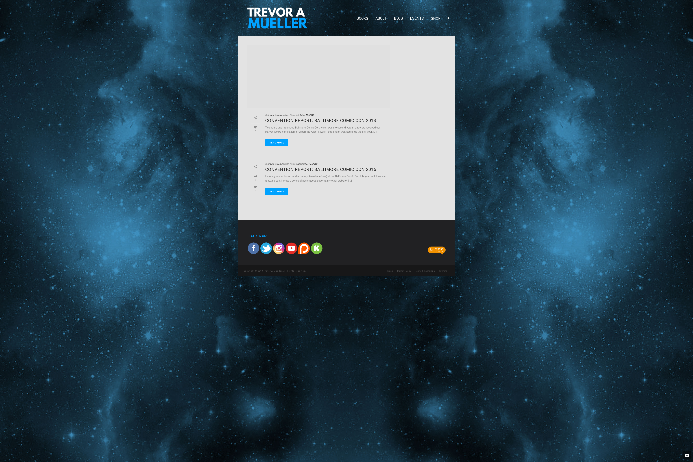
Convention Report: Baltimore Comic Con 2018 (320, 120)
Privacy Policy (404, 271)
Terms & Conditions (425, 271)
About (381, 18)
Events (417, 18)
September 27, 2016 (307, 163)
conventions (283, 114)
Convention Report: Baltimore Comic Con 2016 (320, 169)
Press (390, 271)
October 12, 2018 (305, 114)
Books (362, 18)
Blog (398, 18)
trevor (271, 114)
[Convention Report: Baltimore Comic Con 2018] (318, 76)
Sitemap (443, 271)
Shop (436, 18)
